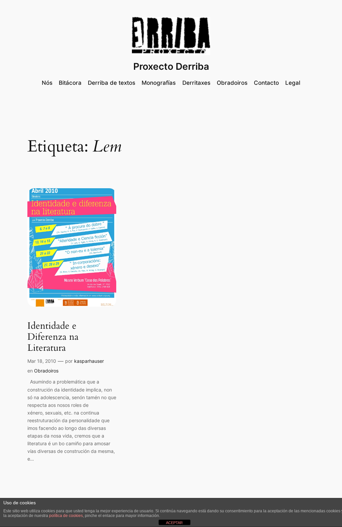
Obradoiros (46, 370)
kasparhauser (89, 361)
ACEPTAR (174, 523)
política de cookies (66, 515)
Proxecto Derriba (171, 66)
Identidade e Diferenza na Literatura (52, 336)
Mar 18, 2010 (41, 361)
